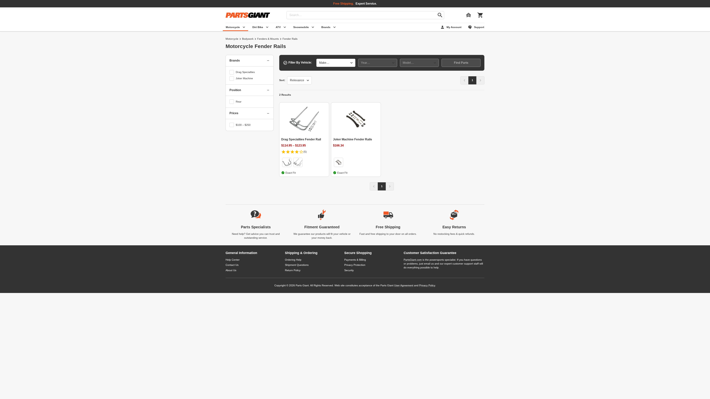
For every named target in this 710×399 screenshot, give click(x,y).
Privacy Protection (354, 264)
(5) (305, 151)
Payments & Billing (355, 259)
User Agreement (403, 285)
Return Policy (292, 270)
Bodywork (247, 38)
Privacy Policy (427, 285)
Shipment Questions (297, 264)
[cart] (480, 15)
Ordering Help (293, 259)
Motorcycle (232, 38)
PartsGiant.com (413, 259)
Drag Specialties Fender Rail (301, 139)
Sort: (282, 80)
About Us (231, 270)
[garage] (468, 15)
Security (349, 270)
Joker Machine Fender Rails (352, 139)
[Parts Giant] (248, 15)
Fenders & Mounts (268, 38)
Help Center (233, 259)
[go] (440, 15)
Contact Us (232, 264)
